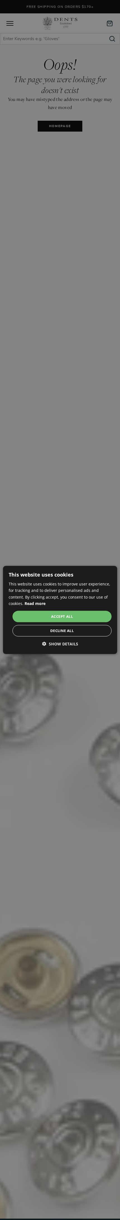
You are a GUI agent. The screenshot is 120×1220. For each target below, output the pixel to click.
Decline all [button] (62, 630)
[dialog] (60, 610)
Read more (35, 603)
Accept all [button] (62, 616)
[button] (60, 644)
